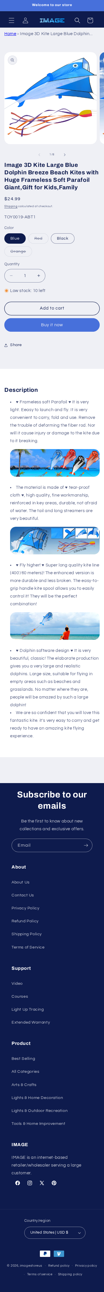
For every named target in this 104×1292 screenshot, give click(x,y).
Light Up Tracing (28, 1009)
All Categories (25, 1072)
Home (10, 34)
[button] (11, 20)
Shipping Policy (27, 934)
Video (17, 984)
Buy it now (52, 325)
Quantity (11, 264)
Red (41, 240)
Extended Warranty (31, 1022)
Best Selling (23, 1059)
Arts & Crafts (24, 1085)
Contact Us (23, 895)
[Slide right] (64, 154)
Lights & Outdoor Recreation (40, 1111)
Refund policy (59, 1265)
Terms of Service (28, 947)
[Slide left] (39, 154)
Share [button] (16, 345)
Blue (15, 238)
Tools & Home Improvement (38, 1124)
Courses (20, 997)
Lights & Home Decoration (37, 1098)
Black (62, 238)
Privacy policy (86, 1265)
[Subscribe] (85, 845)
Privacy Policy (25, 908)
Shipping (11, 206)
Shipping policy (70, 1274)
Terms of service (40, 1274)
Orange (21, 253)
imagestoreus (31, 1265)
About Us (21, 882)
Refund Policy (25, 921)
